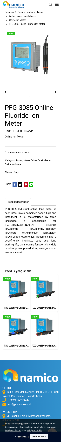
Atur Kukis (20, 436)
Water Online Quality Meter (38, 160)
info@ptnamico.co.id (19, 404)
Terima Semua (39, 436)
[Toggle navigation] (56, 4)
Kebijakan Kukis (34, 430)
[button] (49, 4)
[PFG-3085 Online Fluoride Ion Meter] (30, 57)
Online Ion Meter (13, 164)
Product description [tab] (18, 201)
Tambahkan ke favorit (18, 152)
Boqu (19, 160)
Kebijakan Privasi (13, 430)
